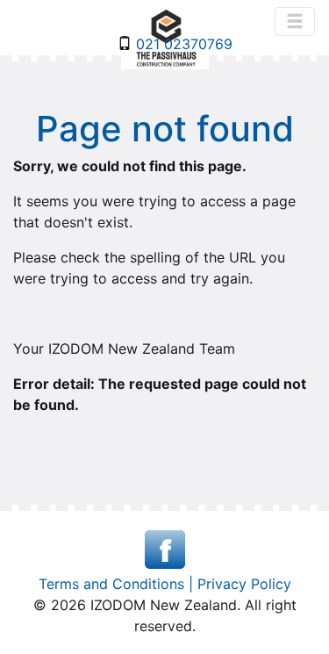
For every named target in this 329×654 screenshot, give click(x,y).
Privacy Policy (244, 584)
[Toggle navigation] (295, 21)
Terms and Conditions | (118, 584)
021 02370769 (182, 44)
